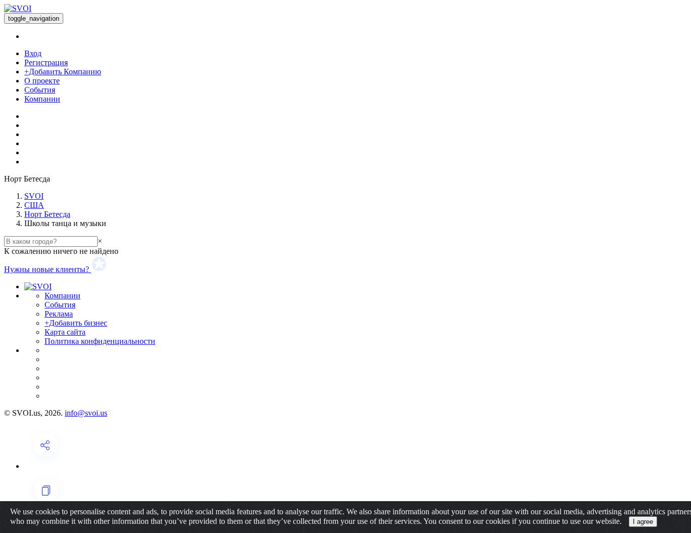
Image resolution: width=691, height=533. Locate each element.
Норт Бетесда (47, 214)
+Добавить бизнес (76, 323)
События (39, 89)
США (34, 205)
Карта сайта (65, 332)
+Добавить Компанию (62, 71)
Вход (32, 53)
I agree (643, 521)
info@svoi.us (86, 413)
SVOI (34, 196)
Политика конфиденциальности (100, 341)
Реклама (59, 313)
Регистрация (46, 62)
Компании (42, 99)
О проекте (42, 80)
